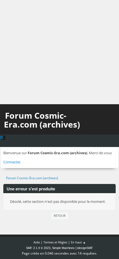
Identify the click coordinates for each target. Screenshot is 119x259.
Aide (36, 242)
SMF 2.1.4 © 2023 (38, 248)
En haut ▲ (78, 242)
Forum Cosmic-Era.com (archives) (42, 120)
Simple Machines (63, 248)
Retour (60, 215)
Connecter (11, 162)
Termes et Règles (55, 242)
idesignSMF (85, 248)
